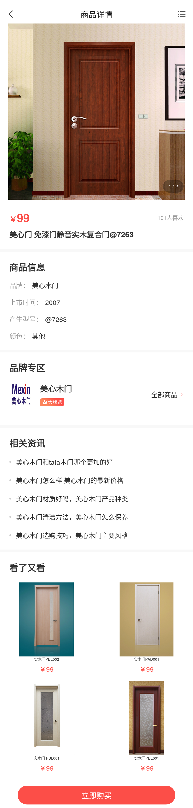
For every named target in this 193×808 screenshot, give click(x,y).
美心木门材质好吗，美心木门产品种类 (72, 498)
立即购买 (96, 795)
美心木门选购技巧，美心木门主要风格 (72, 535)
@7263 (56, 319)
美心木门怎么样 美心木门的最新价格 (69, 480)
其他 (38, 336)
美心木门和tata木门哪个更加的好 (64, 462)
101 (162, 217)
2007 (52, 302)
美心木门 (45, 285)
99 (50, 669)
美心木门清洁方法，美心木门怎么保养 (72, 517)
